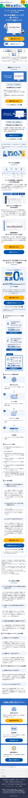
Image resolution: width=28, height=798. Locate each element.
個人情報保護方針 (12, 779)
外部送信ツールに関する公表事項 (8, 784)
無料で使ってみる (14, 101)
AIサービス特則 (19, 786)
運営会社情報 (5, 779)
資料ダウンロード (14, 135)
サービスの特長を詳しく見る (13, 104)
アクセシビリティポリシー (10, 786)
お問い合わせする (14, 720)
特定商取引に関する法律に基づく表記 (16, 781)
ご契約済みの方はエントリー (14, 303)
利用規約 (6, 781)
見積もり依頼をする (14, 760)
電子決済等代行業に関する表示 (20, 784)
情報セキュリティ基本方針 (20, 779)
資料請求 (23, 2)
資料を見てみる (14, 740)
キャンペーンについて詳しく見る (13, 306)
